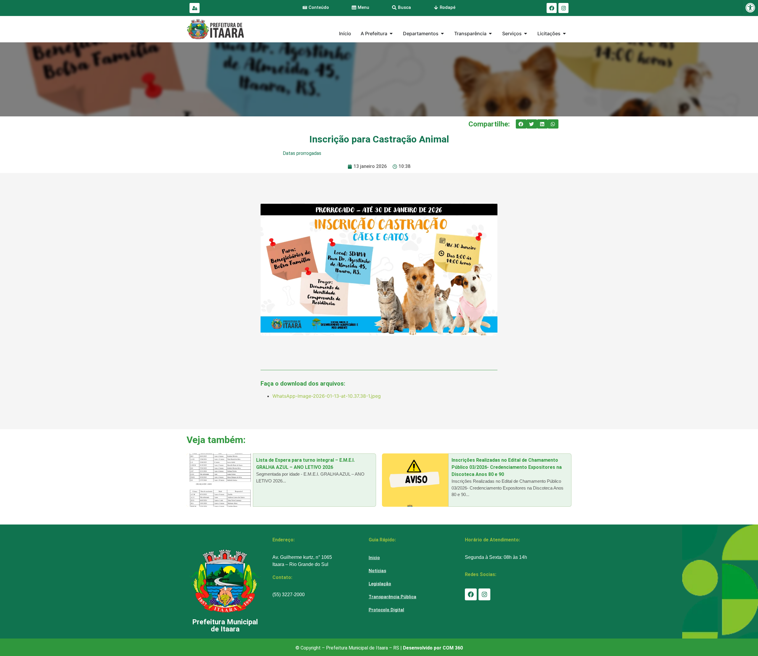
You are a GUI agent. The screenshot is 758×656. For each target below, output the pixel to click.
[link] (750, 7)
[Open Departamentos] (442, 33)
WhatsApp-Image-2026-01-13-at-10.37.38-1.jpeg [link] (326, 396)
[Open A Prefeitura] (391, 33)
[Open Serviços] (525, 33)
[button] (521, 124)
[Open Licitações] (564, 33)
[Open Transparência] (490, 33)
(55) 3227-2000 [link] (288, 594)
